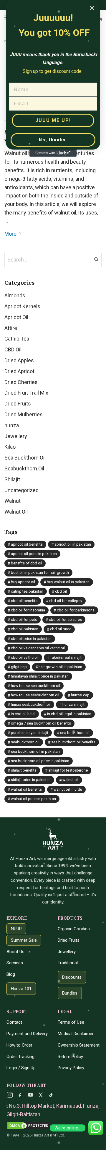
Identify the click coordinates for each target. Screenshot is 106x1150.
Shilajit (12, 479)
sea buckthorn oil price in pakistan (40, 761)
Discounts (72, 977)
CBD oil (61, 591)
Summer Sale (24, 940)
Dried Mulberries (23, 414)
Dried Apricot (19, 371)
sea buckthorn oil (75, 732)
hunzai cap (80, 695)
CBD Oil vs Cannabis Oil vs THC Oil (38, 648)
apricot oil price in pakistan (34, 553)
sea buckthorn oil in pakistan (35, 751)
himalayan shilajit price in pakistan (40, 676)
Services (14, 962)
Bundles (69, 993)
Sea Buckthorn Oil (25, 458)
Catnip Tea (16, 339)
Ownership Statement (79, 1045)
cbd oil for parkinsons (76, 610)
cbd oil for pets (24, 619)
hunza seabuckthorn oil (31, 704)
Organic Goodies (74, 928)
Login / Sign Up (21, 1067)
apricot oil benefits (27, 544)
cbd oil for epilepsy (65, 601)
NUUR (16, 928)
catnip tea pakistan (27, 591)
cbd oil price (60, 629)
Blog (10, 974)
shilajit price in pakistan (31, 779)
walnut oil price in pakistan (33, 799)
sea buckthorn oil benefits (73, 742)
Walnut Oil (16, 512)
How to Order (19, 1045)
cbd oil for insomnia (28, 610)
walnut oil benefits (26, 789)
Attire (10, 328)
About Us (15, 951)
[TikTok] (51, 1095)
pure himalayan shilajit (29, 732)
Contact (14, 1022)
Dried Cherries (21, 382)
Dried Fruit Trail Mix (26, 393)
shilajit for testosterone (68, 770)
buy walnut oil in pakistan (68, 582)
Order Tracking (20, 1056)
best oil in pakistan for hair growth (40, 572)
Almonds (14, 295)
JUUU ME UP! (53, 120)
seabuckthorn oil (25, 742)
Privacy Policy (71, 1067)
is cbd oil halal (23, 714)
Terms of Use (71, 1022)
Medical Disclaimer (76, 1033)
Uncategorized (21, 490)
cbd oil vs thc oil (25, 657)
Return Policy (70, 1056)
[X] (40, 1095)
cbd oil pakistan (24, 629)
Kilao (10, 447)
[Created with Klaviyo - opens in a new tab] (53, 153)
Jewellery (15, 436)
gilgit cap (19, 667)
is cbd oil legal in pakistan (69, 714)
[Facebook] (20, 1095)
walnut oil (70, 779)
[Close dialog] (92, 8)
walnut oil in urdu (68, 789)
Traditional (68, 962)
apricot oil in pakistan (72, 544)
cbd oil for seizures (65, 619)
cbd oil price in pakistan (31, 638)
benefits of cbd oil (26, 563)
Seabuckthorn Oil (24, 468)
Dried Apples (19, 360)
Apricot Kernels (22, 306)
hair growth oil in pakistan (60, 667)
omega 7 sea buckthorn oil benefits (41, 723)
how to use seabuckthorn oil (35, 695)
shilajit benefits (24, 770)
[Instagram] (9, 1095)
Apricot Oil (16, 317)
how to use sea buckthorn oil (35, 685)
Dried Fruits (17, 403)
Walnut (12, 501)
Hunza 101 (21, 988)
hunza (11, 425)
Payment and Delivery (27, 1033)
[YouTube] (30, 1095)
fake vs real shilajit (66, 657)
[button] (96, 259)
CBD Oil (12, 349)
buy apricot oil (23, 582)
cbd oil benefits (24, 601)
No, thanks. (53, 140)
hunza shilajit (73, 704)
